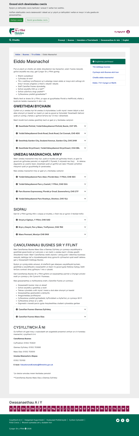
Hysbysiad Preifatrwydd (56, 420)
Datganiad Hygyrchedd (34, 420)
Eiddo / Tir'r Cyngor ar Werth (104, 83)
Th (114, 408)
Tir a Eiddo (35, 54)
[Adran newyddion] (127, 420)
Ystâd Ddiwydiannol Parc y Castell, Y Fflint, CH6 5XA (43, 184)
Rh (101, 408)
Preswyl (61, 40)
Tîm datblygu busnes (101, 67)
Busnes (71, 40)
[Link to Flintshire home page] (17, 31)
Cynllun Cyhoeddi (76, 420)
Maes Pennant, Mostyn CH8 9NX (34, 234)
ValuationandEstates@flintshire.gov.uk (36, 365)
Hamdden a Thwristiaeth (87, 40)
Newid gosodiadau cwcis (37, 20)
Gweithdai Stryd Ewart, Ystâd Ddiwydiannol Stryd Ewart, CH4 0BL (49, 148)
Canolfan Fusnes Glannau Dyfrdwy (35, 309)
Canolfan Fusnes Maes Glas (31, 317)
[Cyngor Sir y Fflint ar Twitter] (118, 420)
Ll (72, 408)
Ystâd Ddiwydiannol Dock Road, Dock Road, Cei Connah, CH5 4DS (49, 133)
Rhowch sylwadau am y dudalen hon (37, 422)
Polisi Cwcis (14, 422)
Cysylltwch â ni (15, 420)
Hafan (17, 54)
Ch (23, 408)
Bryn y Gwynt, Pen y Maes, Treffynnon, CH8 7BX (41, 227)
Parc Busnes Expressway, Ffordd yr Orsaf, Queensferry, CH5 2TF (49, 191)
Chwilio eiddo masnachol (103, 77)
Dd (32, 408)
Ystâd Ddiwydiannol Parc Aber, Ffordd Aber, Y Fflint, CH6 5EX (47, 177)
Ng (53, 408)
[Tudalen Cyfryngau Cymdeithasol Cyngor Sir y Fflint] (123, 420)
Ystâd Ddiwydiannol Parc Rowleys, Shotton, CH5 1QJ (43, 199)
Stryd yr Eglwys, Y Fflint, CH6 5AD (34, 220)
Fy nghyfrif (120, 32)
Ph (92, 408)
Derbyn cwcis (16, 20)
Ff (45, 408)
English (126, 40)
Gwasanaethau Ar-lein (110, 40)
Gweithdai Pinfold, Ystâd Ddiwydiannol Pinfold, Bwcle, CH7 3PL (48, 126)
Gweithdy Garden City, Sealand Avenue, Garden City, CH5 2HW (48, 140)
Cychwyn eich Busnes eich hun (106, 72)
